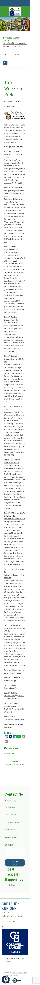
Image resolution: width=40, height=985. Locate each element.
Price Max (18, 46)
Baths (17, 55)
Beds (5, 55)
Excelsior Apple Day (11, 320)
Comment (9, 845)
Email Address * (12, 822)
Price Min (6, 46)
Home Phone (11, 830)
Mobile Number (12, 837)
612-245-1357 (10, 921)
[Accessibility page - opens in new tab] (17, 981)
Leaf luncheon (9, 556)
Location (6, 40)
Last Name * (10, 815)
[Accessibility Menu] (6, 979)
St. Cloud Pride (9, 695)
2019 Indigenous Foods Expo (14, 719)
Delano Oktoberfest (11, 249)
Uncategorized (9, 106)
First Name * (10, 807)
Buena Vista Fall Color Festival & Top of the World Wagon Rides (14, 709)
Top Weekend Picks (14, 88)
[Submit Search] (5, 63)
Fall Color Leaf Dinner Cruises (14, 519)
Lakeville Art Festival (11, 462)
